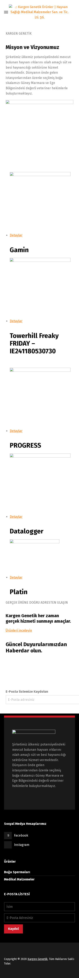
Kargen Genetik (38, 959)
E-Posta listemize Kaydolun (27, 691)
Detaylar (16, 235)
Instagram (21, 845)
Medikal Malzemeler (19, 879)
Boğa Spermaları (17, 872)
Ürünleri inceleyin (19, 630)
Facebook (21, 835)
